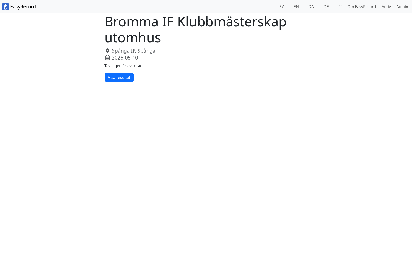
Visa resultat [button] (119, 77)
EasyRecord (22, 6)
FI (340, 6)
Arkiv (385, 6)
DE (326, 6)
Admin (401, 6)
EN (296, 6)
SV (281, 6)
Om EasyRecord (360, 6)
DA (311, 6)
